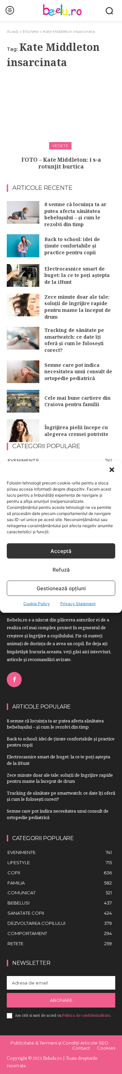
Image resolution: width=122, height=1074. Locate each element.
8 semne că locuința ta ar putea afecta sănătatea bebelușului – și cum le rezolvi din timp (75, 214)
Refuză (61, 569)
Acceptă (61, 551)
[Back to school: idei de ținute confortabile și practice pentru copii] (23, 245)
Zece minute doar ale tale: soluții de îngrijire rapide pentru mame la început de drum (77, 307)
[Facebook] (14, 679)
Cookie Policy (36, 603)
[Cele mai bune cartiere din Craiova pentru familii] (23, 401)
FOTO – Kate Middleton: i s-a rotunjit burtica (61, 163)
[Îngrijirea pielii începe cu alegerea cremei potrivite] (23, 430)
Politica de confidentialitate (86, 1015)
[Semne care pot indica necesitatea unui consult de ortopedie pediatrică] (23, 371)
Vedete (60, 145)
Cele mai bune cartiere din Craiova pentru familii (77, 401)
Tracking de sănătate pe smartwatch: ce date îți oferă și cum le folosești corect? (74, 340)
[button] (111, 469)
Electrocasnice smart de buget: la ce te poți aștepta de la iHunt (77, 275)
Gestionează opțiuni (61, 588)
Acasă (12, 31)
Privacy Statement (78, 603)
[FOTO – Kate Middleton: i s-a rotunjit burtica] (61, 111)
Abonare (61, 1000)
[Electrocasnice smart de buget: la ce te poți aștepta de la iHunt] (23, 275)
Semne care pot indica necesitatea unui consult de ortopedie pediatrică (78, 371)
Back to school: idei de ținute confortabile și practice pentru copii (72, 246)
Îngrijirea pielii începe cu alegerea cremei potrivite (76, 430)
